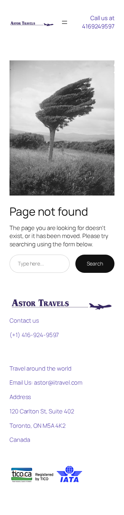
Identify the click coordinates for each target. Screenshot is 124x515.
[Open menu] (64, 22)
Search (95, 263)
